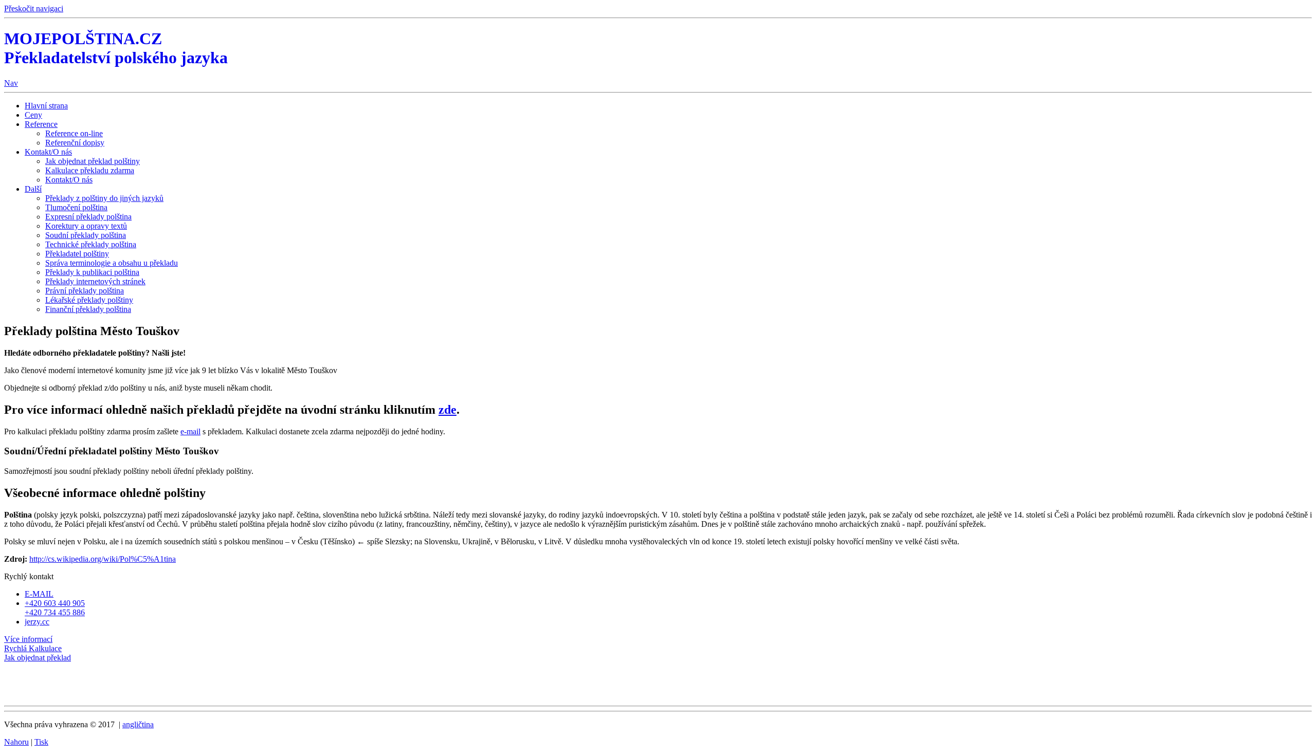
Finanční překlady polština (88, 309)
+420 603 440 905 (55, 603)
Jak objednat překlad (37, 657)
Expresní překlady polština (88, 216)
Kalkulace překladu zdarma (89, 170)
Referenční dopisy (74, 142)
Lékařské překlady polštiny (89, 300)
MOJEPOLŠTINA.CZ (116, 48)
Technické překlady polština (90, 244)
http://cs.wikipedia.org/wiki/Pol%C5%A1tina (102, 559)
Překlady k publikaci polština (92, 272)
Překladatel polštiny (77, 253)
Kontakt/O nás (48, 152)
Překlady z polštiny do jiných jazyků (104, 198)
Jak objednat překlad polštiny (92, 161)
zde (447, 409)
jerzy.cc (37, 621)
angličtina (138, 724)
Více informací (28, 639)
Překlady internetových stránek (95, 281)
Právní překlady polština (84, 290)
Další (33, 189)
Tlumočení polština (76, 207)
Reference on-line (74, 133)
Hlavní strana (46, 105)
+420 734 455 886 (55, 612)
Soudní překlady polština (85, 235)
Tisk (41, 742)
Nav (11, 83)
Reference (41, 124)
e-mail (190, 431)
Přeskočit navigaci (33, 8)
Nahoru (16, 742)
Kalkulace (33, 648)
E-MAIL (39, 594)
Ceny (33, 115)
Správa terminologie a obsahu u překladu (111, 263)
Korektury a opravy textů (86, 226)
